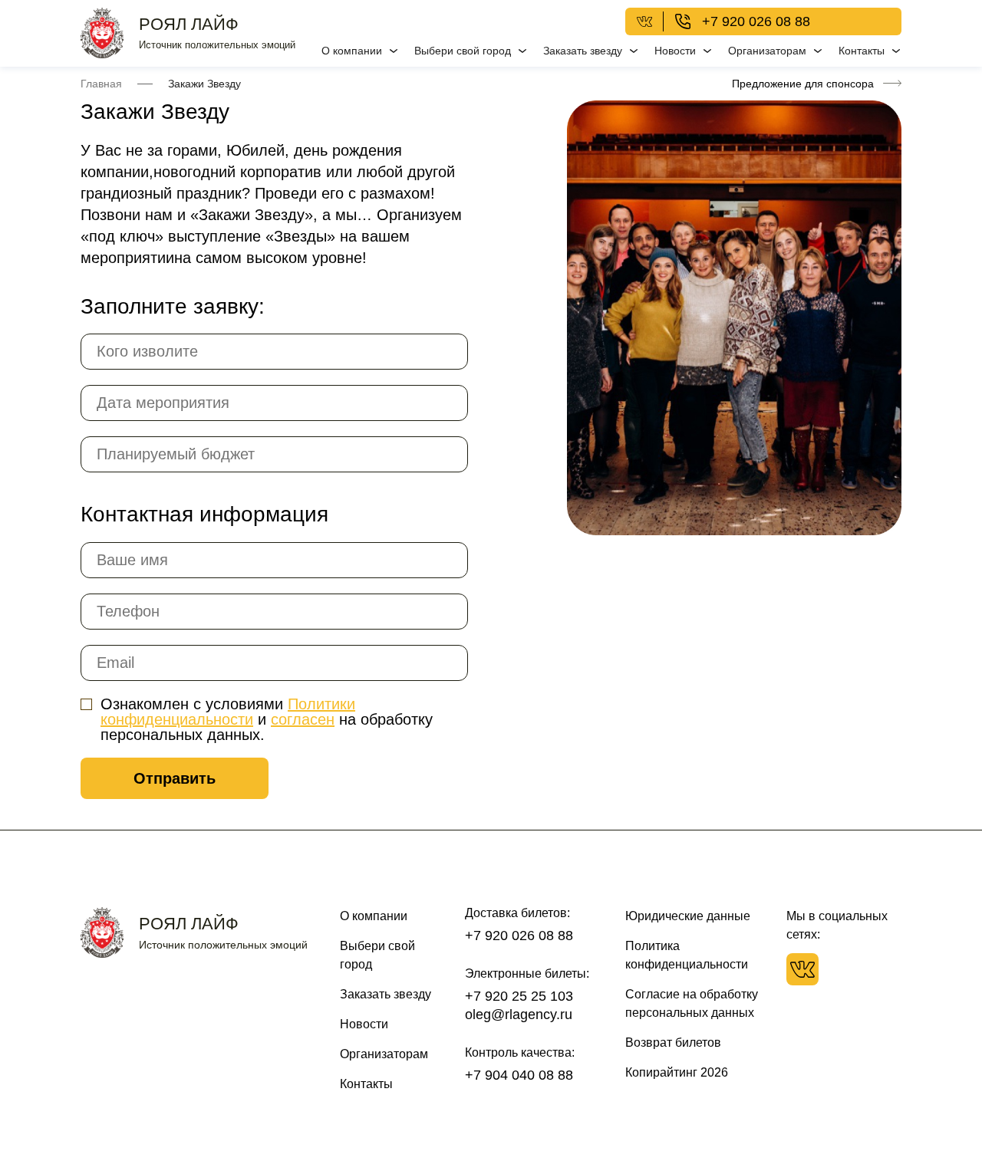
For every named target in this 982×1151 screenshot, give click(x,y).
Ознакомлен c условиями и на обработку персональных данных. (267, 719)
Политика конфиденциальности (686, 955)
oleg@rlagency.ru (518, 1014)
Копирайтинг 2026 (676, 1072)
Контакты (862, 50)
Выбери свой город (462, 50)
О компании (351, 50)
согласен (302, 719)
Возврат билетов (673, 1042)
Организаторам (767, 50)
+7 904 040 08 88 (519, 1075)
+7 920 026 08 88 (756, 21)
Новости (675, 50)
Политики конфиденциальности (228, 712)
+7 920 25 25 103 (519, 996)
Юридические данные (687, 915)
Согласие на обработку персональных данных (691, 1003)
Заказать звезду (582, 50)
